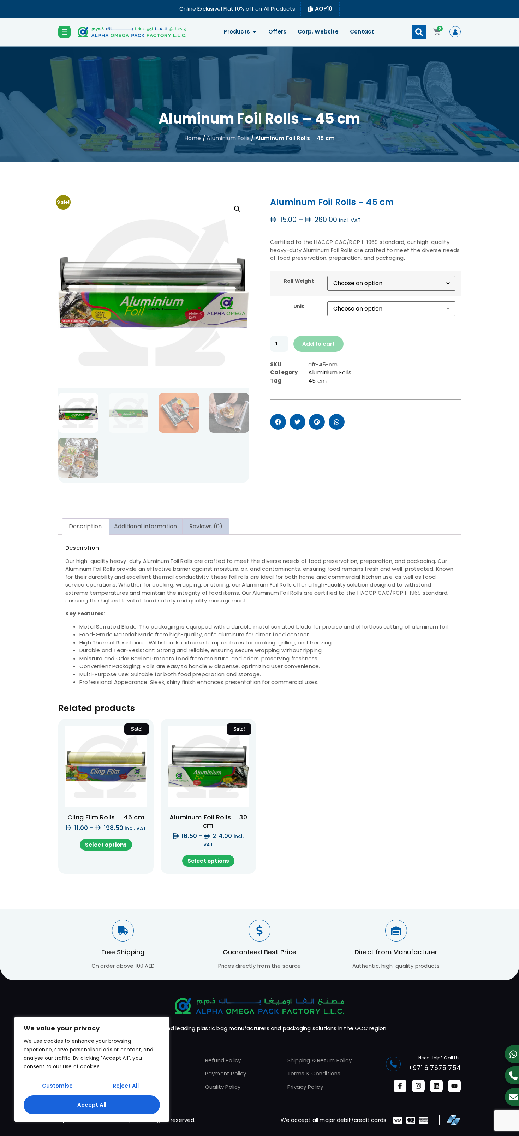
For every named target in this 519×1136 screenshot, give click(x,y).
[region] (91, 1069)
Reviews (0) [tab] (205, 526)
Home (192, 138)
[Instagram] (418, 1086)
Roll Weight (299, 281)
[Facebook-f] (400, 1086)
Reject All (126, 1085)
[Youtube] (454, 1086)
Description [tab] (85, 526)
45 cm (317, 381)
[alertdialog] (259, 9)
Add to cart (318, 344)
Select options (106, 844)
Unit (298, 306)
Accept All (91, 1104)
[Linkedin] (436, 1086)
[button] (419, 32)
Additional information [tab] (145, 526)
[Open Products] (254, 32)
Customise (57, 1085)
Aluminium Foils (228, 138)
